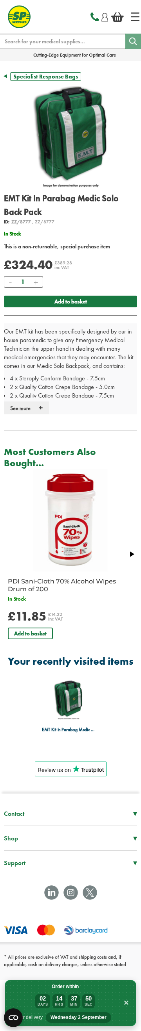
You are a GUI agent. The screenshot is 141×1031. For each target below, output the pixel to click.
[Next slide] (131, 554)
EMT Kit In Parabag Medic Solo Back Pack (68, 730)
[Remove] (10, 281)
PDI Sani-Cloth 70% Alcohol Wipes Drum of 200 (62, 585)
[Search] (133, 41)
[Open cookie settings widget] (13, 1017)
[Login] (104, 16)
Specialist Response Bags (45, 76)
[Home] (135, 16)
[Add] (36, 281)
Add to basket (70, 301)
